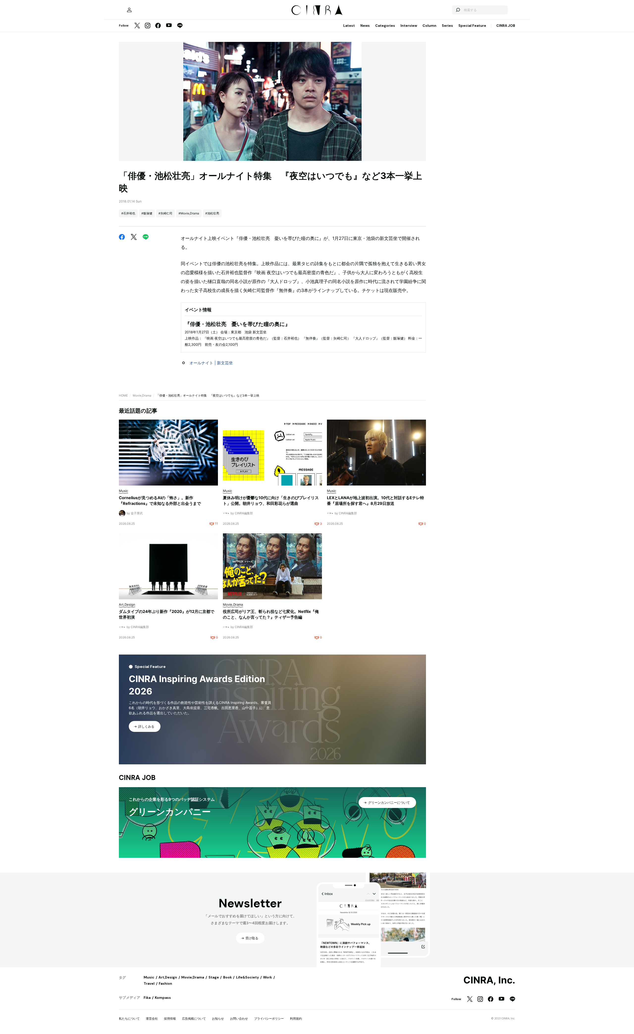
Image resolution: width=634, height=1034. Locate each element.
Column (429, 25)
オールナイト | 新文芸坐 (211, 362)
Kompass (163, 997)
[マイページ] (129, 10)
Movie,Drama (142, 395)
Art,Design (167, 977)
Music (149, 977)
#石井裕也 (128, 213)
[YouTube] (169, 25)
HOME (123, 395)
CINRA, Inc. (489, 980)
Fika (147, 997)
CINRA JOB (505, 25)
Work (267, 977)
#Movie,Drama (189, 213)
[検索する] (457, 9)
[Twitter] (137, 26)
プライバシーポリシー (269, 1018)
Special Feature (472, 25)
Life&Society (247, 977)
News (365, 25)
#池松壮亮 (212, 213)
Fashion (165, 983)
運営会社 (152, 1018)
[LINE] (180, 26)
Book (227, 977)
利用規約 (296, 1018)
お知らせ (218, 1018)
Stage (214, 977)
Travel (149, 983)
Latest (349, 25)
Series (447, 25)
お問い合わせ (239, 1018)
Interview (408, 25)
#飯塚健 (146, 213)
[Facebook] (158, 26)
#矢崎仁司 (165, 213)
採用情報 (170, 1018)
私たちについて (129, 1018)
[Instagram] (147, 26)
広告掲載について (194, 1018)
